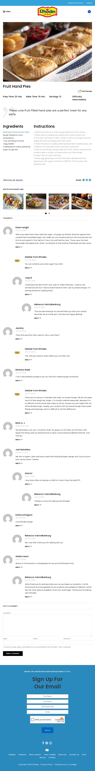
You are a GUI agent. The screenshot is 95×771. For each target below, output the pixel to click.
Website (66, 639)
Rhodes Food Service (75, 3)
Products (22, 754)
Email (35, 639)
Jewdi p (20, 328)
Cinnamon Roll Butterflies (17, 201)
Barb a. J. (20, 422)
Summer (19, 180)
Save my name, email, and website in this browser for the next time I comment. (38, 647)
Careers (89, 3)
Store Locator (35, 754)
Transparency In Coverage (65, 764)
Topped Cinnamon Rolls (61, 201)
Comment (7, 613)
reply (18, 247)
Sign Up (47, 730)
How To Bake (49, 754)
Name (5, 639)
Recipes (12, 754)
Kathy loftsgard (24, 514)
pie (14, 180)
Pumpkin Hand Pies (82, 201)
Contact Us (74, 754)
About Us (62, 754)
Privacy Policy (46, 764)
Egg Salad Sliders (36, 201)
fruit (10, 180)
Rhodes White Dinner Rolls (17, 132)
